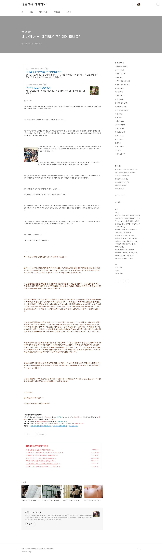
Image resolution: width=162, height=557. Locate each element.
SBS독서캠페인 (119, 247)
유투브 (127, 281)
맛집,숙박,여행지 (120, 125)
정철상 (133, 235)
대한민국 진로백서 (120, 74)
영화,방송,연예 (119, 128)
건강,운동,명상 (119, 146)
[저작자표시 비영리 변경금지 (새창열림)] (49, 434)
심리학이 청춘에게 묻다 (122, 85)
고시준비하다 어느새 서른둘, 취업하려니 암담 (42, 464)
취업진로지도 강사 (126, 238)
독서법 (135, 241)
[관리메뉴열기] (158, 4)
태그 (31, 12)
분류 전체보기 (119, 63)
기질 (136, 252)
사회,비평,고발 (119, 121)
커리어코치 (118, 252)
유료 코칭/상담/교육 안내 (122, 182)
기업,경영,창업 (119, 139)
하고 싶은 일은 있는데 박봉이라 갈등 (38, 450)
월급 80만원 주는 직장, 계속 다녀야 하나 (40, 458)
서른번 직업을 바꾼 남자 (122, 81)
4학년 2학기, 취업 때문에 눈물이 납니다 (40, 461)
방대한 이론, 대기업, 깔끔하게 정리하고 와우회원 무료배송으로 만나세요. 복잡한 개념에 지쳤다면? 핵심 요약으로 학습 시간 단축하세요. (62, 76)
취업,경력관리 (119, 114)
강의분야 (117, 238)
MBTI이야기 (119, 92)
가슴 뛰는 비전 (119, 88)
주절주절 (117, 150)
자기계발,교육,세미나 (121, 110)
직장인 (117, 212)
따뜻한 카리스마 (133, 230)
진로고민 (127, 235)
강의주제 (124, 258)
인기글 (123, 195)
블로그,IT (118, 143)
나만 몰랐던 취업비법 (121, 66)
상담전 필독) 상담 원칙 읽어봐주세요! (125, 172)
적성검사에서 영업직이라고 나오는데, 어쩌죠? (42, 466)
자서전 (133, 244)
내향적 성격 (118, 232)
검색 (133, 4)
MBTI (124, 255)
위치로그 (57, 12)
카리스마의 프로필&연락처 (122, 176)
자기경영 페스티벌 (120, 241)
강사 (131, 241)
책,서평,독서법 (119, 99)
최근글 (117, 195)
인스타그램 (122, 281)
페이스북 (117, 281)
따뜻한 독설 (118, 77)
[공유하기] (31, 434)
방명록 (68, 12)
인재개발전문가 (119, 235)
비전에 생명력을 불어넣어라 (122, 244)
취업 (127, 241)
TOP (139, 549)
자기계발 (130, 252)
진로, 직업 (118, 117)
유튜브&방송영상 (120, 132)
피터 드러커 (118, 255)
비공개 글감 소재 (120, 154)
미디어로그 (43, 12)
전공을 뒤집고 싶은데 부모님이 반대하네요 (41, 455)
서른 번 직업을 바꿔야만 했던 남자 (124, 250)
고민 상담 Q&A (30, 446)
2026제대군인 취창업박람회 (38, 87)
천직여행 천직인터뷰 (121, 103)
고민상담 (130, 258)
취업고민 (134, 238)
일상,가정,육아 (119, 136)
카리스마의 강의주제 (120, 185)
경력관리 (124, 252)
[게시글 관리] (34, 434)
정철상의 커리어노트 (35, 4)
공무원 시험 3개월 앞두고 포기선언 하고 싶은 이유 (43, 453)
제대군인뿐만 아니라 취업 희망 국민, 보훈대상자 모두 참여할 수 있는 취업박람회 (55, 92)
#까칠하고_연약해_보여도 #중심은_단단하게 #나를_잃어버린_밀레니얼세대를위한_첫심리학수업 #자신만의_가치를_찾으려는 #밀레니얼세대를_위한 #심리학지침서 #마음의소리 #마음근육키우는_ (127, 221)
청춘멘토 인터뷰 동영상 (121, 179)
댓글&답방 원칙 (119, 188)
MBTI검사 (118, 258)
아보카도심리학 (119, 70)
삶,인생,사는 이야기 (121, 106)
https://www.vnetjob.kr (34, 84)
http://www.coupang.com (35, 68)
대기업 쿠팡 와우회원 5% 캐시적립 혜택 (43, 71)
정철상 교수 (130, 255)
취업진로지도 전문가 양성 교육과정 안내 (126, 169)
